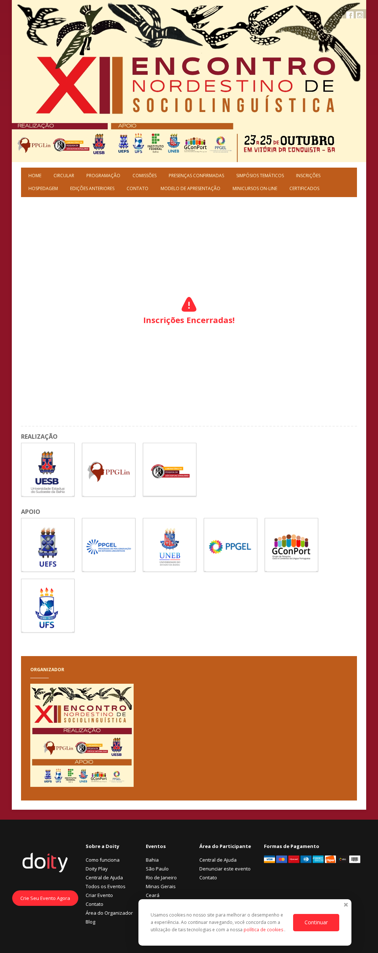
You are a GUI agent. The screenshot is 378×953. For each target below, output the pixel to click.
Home (34, 175)
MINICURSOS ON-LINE (255, 188)
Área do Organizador (109, 913)
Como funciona (103, 859)
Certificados (304, 188)
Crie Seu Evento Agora (45, 898)
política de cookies (264, 929)
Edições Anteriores (92, 188)
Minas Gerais (161, 886)
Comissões (145, 175)
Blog (90, 921)
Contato (137, 188)
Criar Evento (99, 895)
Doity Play (97, 868)
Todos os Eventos (106, 886)
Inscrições (308, 175)
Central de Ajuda (104, 877)
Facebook (350, 15)
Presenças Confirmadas (196, 175)
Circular (64, 175)
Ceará (152, 895)
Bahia (152, 859)
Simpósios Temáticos (260, 175)
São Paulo (157, 868)
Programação (103, 175)
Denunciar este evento (225, 868)
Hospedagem (43, 188)
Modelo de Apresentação (190, 188)
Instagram (359, 15)
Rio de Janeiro (161, 877)
